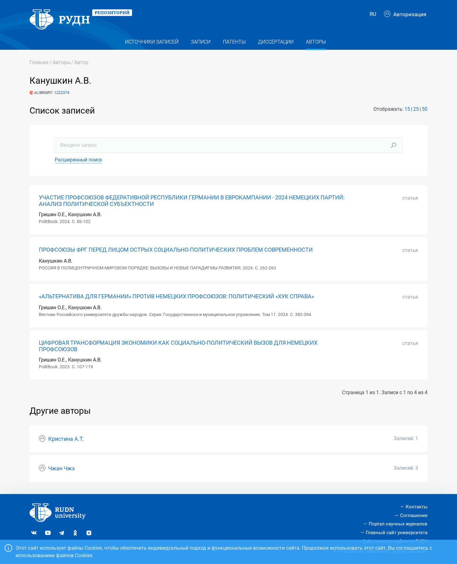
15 (407, 109)
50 (424, 109)
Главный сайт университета (396, 532)
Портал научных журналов (398, 524)
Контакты (416, 507)
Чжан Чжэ (61, 468)
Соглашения (413, 515)
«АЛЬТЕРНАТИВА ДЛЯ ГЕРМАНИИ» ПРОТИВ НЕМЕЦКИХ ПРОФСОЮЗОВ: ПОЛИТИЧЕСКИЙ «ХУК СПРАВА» (176, 296)
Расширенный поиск (78, 160)
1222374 (61, 92)
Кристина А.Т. (66, 439)
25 (416, 109)
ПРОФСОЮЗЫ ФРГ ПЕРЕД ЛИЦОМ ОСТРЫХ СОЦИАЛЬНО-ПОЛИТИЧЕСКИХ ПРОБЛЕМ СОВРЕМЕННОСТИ (176, 250)
